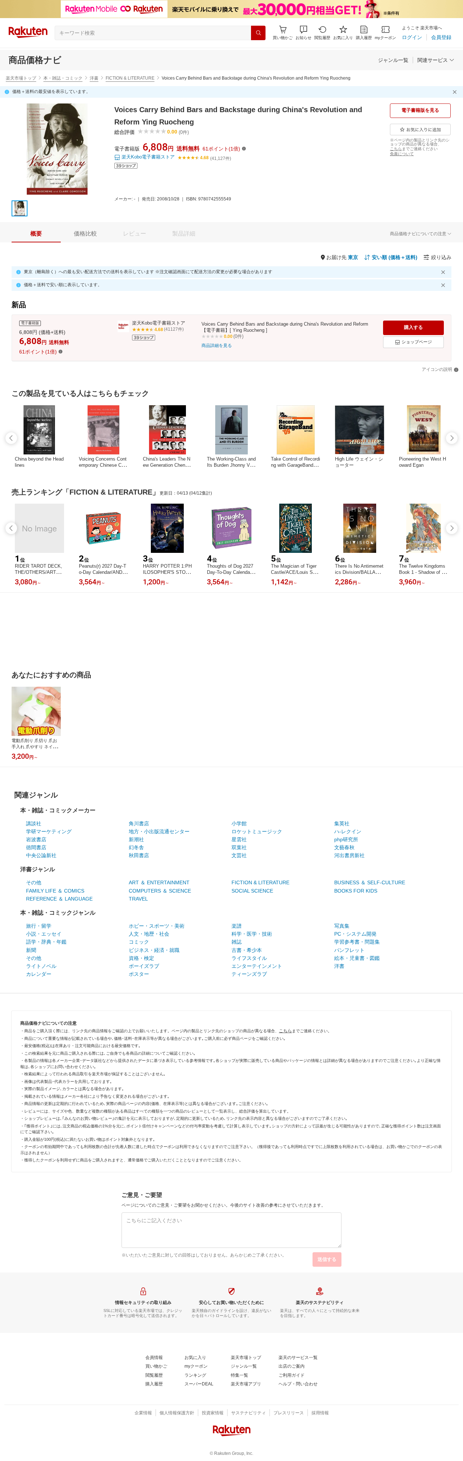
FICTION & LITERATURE (130, 78)
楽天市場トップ (21, 78)
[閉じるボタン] (456, 92)
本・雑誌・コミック (62, 78)
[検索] (258, 33)
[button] (303, 32)
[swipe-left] (11, 438)
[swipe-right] (452, 438)
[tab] (36, 233)
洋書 (94, 78)
